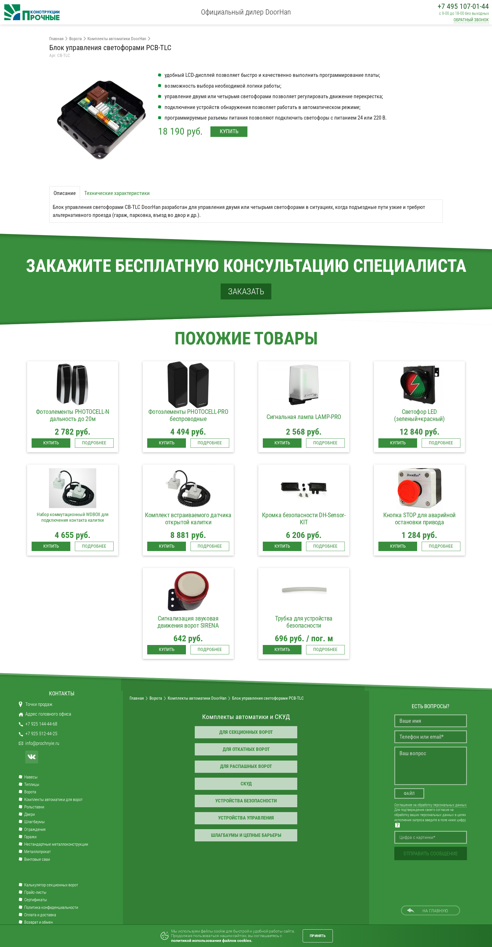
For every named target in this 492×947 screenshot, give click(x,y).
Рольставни (34, 807)
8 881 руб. (188, 535)
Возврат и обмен (38, 922)
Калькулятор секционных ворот (51, 885)
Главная (56, 38)
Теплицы (31, 784)
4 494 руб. (188, 432)
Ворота (75, 38)
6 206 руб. (304, 535)
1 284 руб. (419, 535)
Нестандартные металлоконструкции (56, 844)
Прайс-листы (35, 892)
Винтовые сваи (37, 859)
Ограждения (35, 829)
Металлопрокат (37, 852)
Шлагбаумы (34, 822)
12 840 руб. (419, 432)
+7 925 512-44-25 (41, 733)
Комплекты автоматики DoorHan (116, 38)
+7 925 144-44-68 (41, 724)
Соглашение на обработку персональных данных (430, 805)
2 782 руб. (73, 432)
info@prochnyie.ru (42, 743)
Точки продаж (38, 704)
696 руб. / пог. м (304, 638)
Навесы (31, 777)
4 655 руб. (73, 535)
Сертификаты (35, 900)
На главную (435, 910)
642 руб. (188, 638)
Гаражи (30, 837)
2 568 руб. (304, 432)
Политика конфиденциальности (51, 907)
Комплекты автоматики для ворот (53, 800)
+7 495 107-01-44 (463, 6)
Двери (29, 814)
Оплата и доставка (40, 915)
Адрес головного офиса (48, 714)
